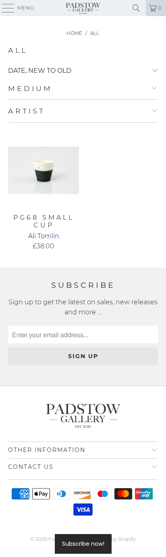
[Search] (136, 8)
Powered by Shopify (112, 539)
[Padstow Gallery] (83, 8)
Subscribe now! (83, 544)
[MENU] (4, 8)
